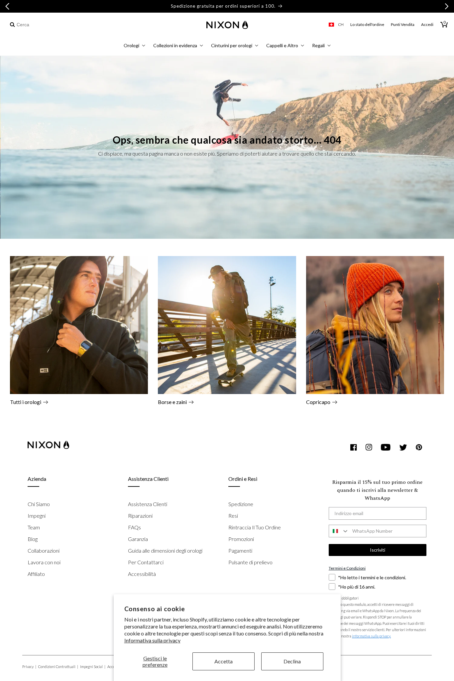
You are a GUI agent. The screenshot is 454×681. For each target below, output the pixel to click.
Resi (233, 515)
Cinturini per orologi (231, 45)
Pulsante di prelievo (250, 562)
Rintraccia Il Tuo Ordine (254, 527)
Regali (318, 45)
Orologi (131, 45)
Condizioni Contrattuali (58, 666)
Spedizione (240, 504)
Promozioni (241, 539)
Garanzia (138, 539)
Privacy (29, 666)
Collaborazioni (43, 550)
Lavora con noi (44, 562)
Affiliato (36, 574)
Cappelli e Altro (282, 45)
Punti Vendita (402, 24)
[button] (134, 46)
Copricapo (318, 402)
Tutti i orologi (25, 402)
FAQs (134, 527)
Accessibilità (142, 574)
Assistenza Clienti (147, 504)
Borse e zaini (172, 402)
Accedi (427, 24)
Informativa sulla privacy (152, 640)
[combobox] (44, 24)
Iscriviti (377, 550)
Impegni (37, 515)
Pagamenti (240, 550)
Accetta (223, 661)
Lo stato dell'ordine (367, 24)
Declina (292, 661)
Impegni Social (92, 666)
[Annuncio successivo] (446, 6)
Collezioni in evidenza (175, 45)
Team (34, 527)
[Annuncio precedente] (7, 6)
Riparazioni (140, 515)
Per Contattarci (146, 562)
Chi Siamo (39, 504)
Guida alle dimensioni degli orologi (165, 550)
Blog (33, 539)
